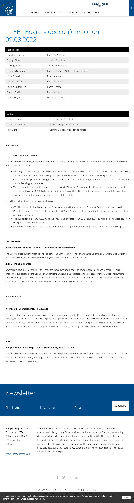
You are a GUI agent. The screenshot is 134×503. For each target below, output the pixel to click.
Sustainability (66, 12)
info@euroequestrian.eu (17, 453)
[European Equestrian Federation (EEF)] (8, 8)
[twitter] (64, 478)
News (35, 12)
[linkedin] (70, 478)
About (25, 12)
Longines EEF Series (87, 12)
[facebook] (131, 8)
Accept (127, 497)
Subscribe (120, 405)
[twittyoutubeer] (76, 478)
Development (49, 12)
